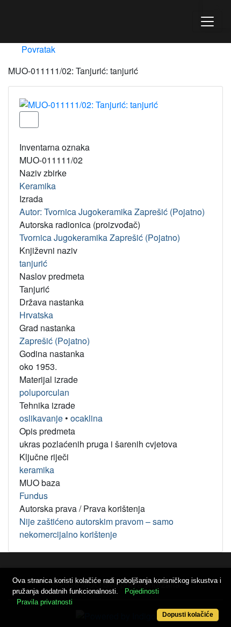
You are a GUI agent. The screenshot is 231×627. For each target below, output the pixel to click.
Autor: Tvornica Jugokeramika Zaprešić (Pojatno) (112, 211)
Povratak (37, 49)
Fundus (33, 495)
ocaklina (86, 418)
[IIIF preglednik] (29, 119)
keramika (36, 470)
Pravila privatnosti (45, 602)
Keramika (37, 186)
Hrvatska (36, 315)
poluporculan (44, 392)
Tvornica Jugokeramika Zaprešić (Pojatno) (99, 237)
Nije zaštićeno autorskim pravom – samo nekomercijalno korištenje (96, 527)
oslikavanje (41, 418)
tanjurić (33, 263)
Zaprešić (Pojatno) (54, 340)
